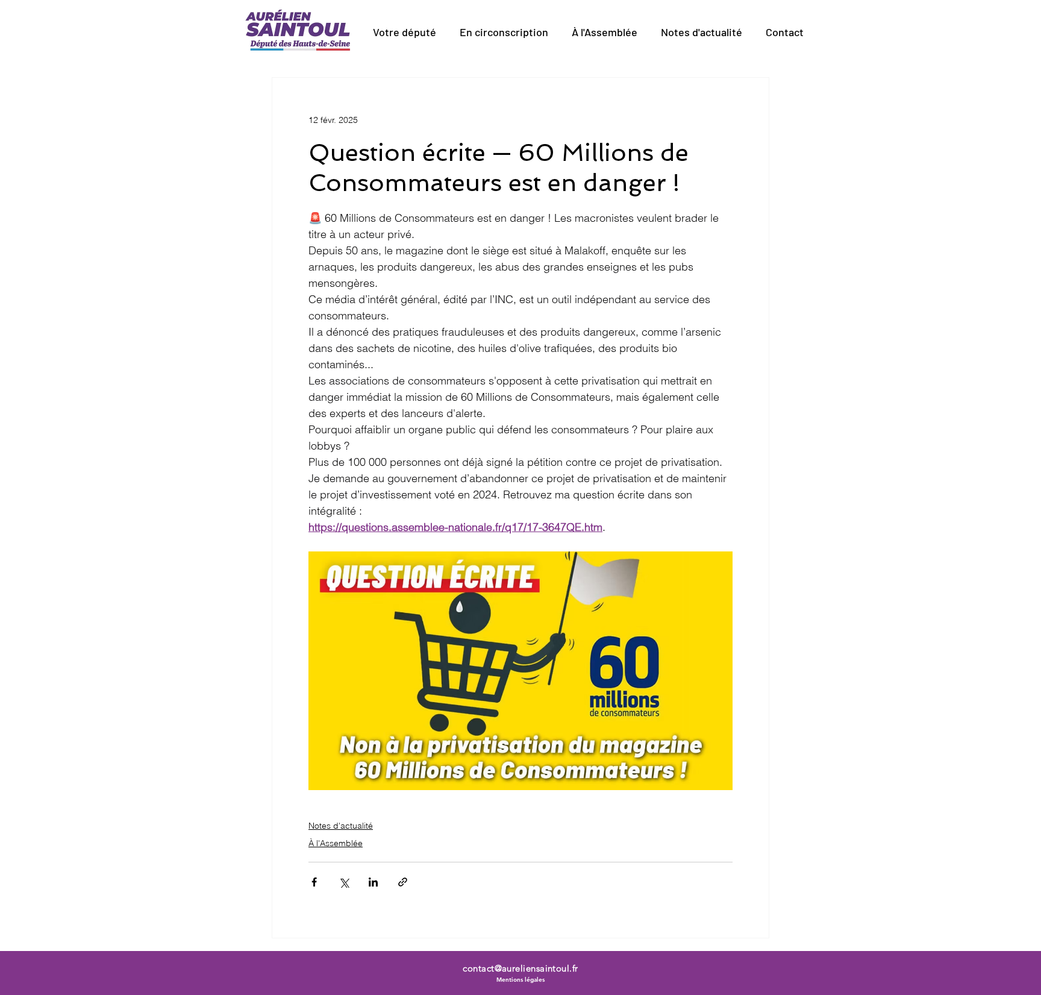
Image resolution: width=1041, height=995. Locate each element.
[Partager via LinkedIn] (373, 882)
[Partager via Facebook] (314, 882)
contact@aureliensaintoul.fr (520, 968)
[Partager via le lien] (402, 882)
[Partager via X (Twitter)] (343, 882)
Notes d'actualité (340, 825)
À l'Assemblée (335, 843)
